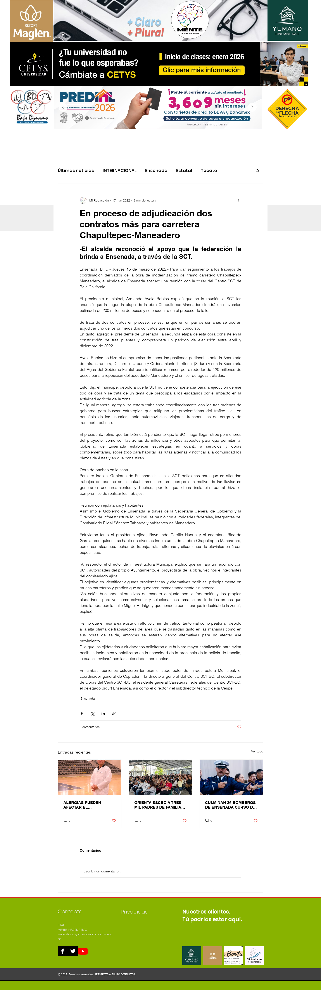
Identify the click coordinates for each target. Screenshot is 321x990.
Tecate (209, 170)
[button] (257, 170)
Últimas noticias (76, 170)
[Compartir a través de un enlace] (114, 713)
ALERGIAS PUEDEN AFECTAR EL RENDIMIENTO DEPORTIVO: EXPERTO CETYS (85, 804)
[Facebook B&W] (63, 951)
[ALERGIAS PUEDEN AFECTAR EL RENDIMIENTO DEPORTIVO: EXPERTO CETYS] (89, 777)
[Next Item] (252, 107)
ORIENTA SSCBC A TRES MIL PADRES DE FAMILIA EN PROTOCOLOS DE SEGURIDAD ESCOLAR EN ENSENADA (159, 804)
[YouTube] (83, 951)
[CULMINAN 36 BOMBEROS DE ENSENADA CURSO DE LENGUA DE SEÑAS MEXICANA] (231, 777)
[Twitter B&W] (73, 951)
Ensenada (156, 170)
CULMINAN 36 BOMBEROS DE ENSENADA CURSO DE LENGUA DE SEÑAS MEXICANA (230, 804)
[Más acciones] (238, 200)
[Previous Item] (63, 107)
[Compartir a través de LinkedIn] (103, 713)
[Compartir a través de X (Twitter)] (92, 713)
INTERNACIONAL (119, 170)
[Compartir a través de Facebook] (82, 713)
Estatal (184, 170)
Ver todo (257, 751)
